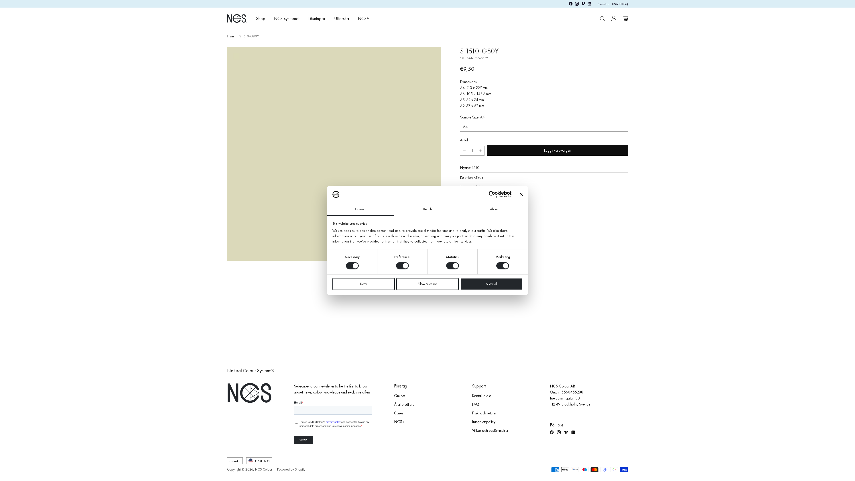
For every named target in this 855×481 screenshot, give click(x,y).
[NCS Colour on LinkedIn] (589, 5)
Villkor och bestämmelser (490, 430)
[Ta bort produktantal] (464, 150)
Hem (230, 36)
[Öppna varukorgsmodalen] (625, 18)
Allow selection (427, 284)
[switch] (402, 265)
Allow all (491, 284)
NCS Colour (263, 469)
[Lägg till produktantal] (480, 150)
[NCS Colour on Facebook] (570, 5)
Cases (398, 413)
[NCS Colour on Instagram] (577, 5)
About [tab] (494, 209)
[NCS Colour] (237, 18)
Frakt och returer (484, 413)
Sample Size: (472, 117)
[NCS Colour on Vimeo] (583, 5)
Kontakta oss (481, 395)
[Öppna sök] (602, 18)
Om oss (399, 395)
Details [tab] (427, 209)
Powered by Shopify (291, 469)
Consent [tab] (360, 209)
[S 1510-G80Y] (334, 154)
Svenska (603, 4)
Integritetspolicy (483, 421)
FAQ (475, 404)
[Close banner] (521, 194)
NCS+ (399, 421)
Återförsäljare (404, 404)
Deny (363, 284)
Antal (464, 140)
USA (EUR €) (620, 4)
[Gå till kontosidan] (614, 18)
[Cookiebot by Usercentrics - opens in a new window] (491, 194)
